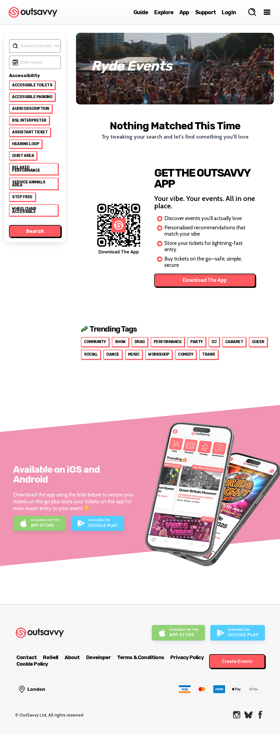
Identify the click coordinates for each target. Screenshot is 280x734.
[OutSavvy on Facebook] (260, 715)
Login (229, 12)
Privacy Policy (187, 657)
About (72, 657)
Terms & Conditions (140, 657)
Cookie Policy (32, 664)
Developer (98, 657)
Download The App (205, 280)
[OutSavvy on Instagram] (236, 715)
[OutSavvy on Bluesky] (248, 715)
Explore (163, 12)
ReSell (50, 657)
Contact (26, 657)
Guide (140, 12)
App (184, 12)
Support (205, 12)
